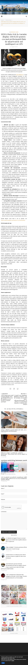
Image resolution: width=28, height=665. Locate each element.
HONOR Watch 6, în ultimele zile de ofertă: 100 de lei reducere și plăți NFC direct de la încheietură (16, 556)
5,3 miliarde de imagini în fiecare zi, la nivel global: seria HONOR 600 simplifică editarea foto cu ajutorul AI (16, 539)
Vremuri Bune (8, 20)
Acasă (2, 20)
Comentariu (3, 511)
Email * (2, 494)
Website (3, 499)
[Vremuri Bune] (14, 7)
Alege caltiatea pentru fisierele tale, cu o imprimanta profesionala (14, 430)
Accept (3, 662)
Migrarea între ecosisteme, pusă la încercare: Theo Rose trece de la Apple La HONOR (14, 454)
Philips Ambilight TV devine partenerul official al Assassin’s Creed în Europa (16, 547)
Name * (3, 488)
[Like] (10, 388)
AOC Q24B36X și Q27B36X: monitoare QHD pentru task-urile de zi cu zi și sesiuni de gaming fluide (14, 478)
